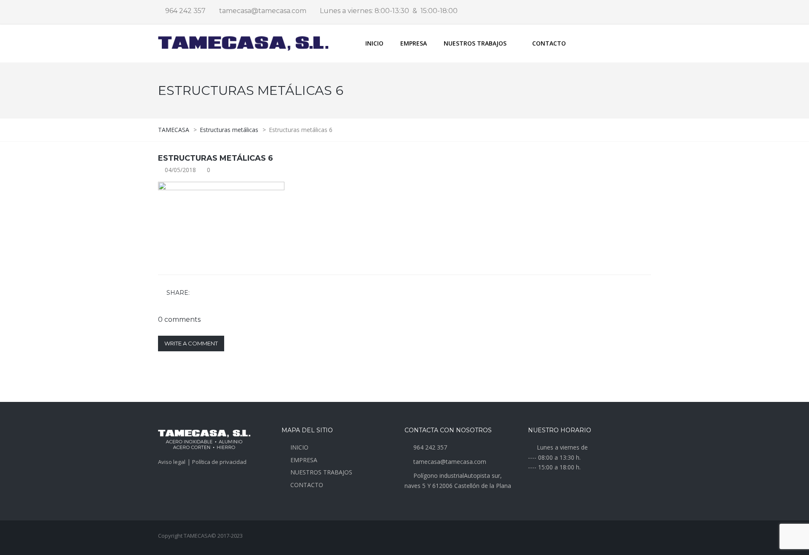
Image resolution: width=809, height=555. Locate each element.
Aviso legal (171, 462)
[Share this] (197, 293)
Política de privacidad (219, 462)
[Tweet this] (210, 293)
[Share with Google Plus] (222, 293)
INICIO (374, 43)
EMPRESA (413, 43)
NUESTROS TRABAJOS (321, 472)
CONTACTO (549, 43)
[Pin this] (234, 293)
